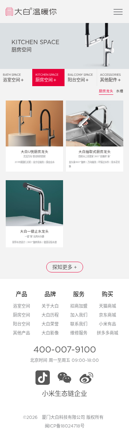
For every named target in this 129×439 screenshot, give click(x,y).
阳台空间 (21, 324)
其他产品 (21, 333)
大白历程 (50, 315)
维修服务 (78, 333)
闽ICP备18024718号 (65, 426)
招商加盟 (78, 306)
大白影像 (50, 333)
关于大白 (50, 306)
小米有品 (107, 324)
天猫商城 (107, 306)
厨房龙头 (106, 91)
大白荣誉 (50, 324)
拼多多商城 (107, 333)
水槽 (119, 91)
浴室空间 (21, 306)
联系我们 (78, 324)
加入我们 (78, 315)
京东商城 (107, 315)
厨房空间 (21, 315)
